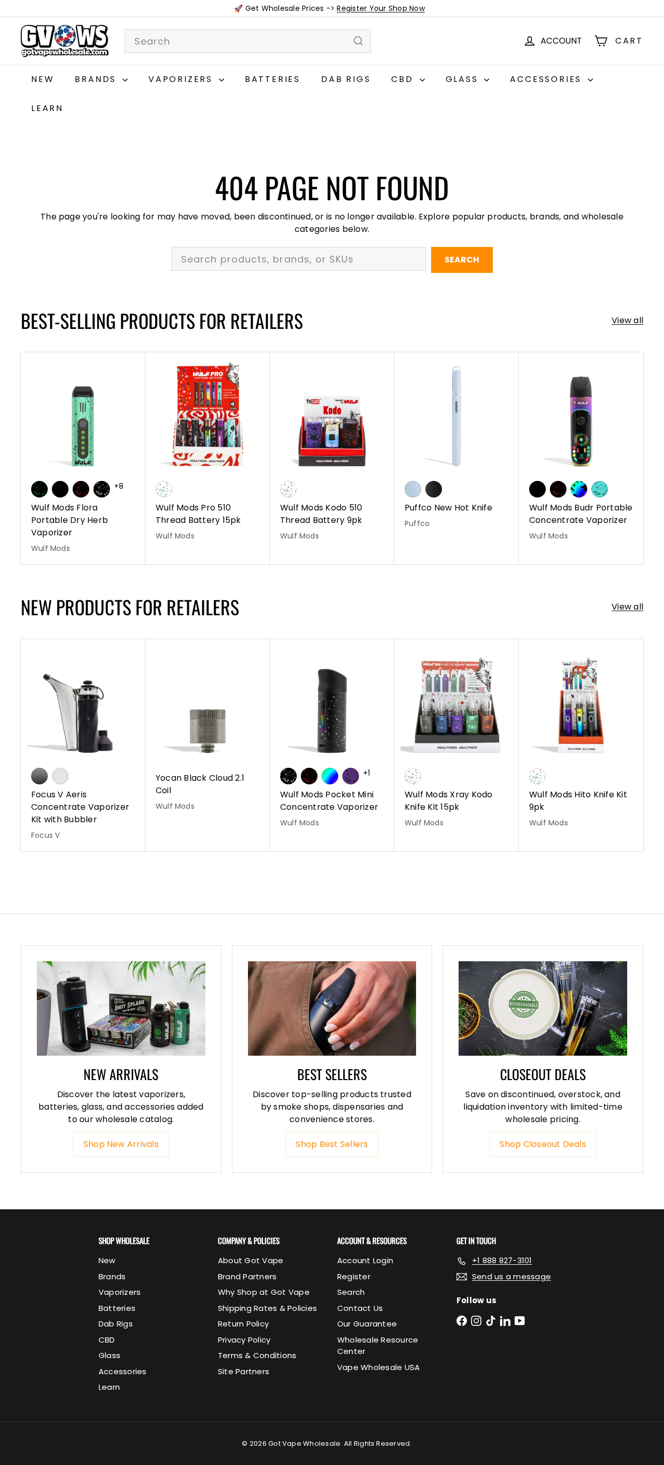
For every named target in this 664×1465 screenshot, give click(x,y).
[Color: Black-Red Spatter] (81, 489)
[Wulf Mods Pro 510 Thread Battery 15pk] (207, 452)
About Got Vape (250, 1260)
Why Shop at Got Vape (264, 1292)
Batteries (272, 79)
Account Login (365, 1260)
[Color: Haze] (413, 489)
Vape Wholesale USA (378, 1367)
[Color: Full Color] (330, 776)
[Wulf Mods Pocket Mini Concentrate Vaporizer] (332, 739)
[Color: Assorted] (164, 489)
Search (462, 260)
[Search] (358, 41)
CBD (404, 79)
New (42, 79)
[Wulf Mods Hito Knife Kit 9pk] (581, 739)
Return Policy (243, 1323)
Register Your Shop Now (380, 8)
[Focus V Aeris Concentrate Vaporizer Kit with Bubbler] (83, 745)
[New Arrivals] (121, 1008)
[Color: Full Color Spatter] (579, 489)
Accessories (547, 79)
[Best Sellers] (332, 1008)
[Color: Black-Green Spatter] (39, 489)
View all (627, 320)
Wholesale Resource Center (377, 1345)
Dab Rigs (345, 79)
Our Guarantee (367, 1323)
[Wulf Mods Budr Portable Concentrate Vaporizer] (581, 452)
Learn (47, 108)
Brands (97, 79)
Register (353, 1276)
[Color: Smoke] (39, 776)
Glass (464, 79)
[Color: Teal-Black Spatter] (599, 489)
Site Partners (243, 1371)
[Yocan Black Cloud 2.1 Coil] (207, 730)
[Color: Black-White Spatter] (101, 489)
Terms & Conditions (257, 1355)
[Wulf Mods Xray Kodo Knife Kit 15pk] (456, 739)
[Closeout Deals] (543, 1008)
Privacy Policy (244, 1339)
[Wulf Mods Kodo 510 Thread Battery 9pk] (332, 452)
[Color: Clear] (60, 776)
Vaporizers (182, 79)
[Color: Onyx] (433, 489)
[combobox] (248, 41)
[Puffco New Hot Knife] (456, 446)
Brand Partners (247, 1276)
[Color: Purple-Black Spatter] (350, 776)
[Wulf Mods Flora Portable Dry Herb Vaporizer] (83, 458)
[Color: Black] (60, 489)
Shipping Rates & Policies (267, 1308)
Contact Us (360, 1308)
